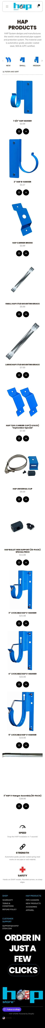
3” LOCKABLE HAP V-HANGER (22, 612)
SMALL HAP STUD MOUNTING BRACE (22, 303)
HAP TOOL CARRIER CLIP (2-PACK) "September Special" (22, 426)
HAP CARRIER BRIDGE (22, 242)
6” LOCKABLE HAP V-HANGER (22, 734)
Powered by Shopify (26, 1014)
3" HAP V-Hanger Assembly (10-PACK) (22, 795)
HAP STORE (13, 1014)
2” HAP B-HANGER (22, 181)
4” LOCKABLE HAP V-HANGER (22, 673)
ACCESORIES (31, 907)
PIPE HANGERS (32, 900)
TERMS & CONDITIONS (8, 904)
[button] (7, 6)
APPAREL (30, 910)
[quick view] (19, 131)
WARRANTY (7, 900)
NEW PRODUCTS (33, 903)
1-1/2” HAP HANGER (22, 121)
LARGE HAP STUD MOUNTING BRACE (22, 364)
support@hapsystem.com (10, 927)
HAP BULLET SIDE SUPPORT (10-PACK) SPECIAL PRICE (22, 550)
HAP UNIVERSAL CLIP (22, 488)
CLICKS (23, 970)
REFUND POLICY (9, 909)
